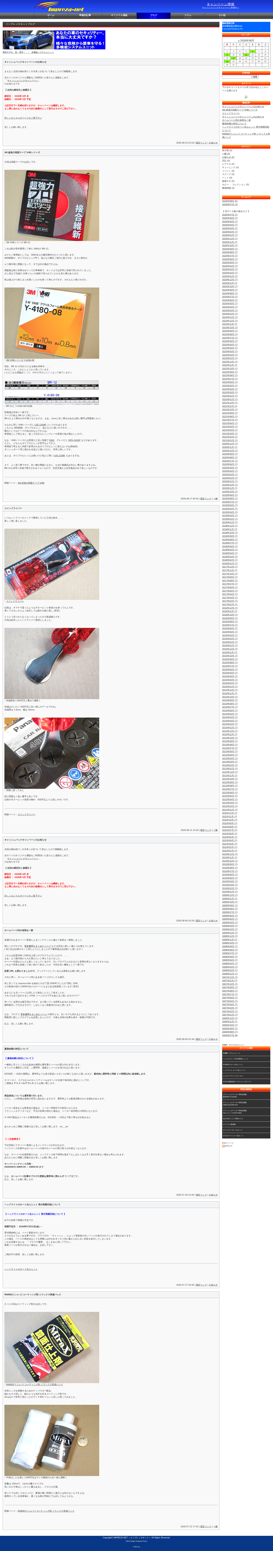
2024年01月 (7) (230, 317)
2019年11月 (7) (229, 488)
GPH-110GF (74, 440)
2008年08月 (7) (230, 950)
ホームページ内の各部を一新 (236, 120)
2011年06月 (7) (229, 833)
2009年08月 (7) (230, 908)
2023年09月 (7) (230, 331)
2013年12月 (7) (230, 731)
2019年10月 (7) (230, 491)
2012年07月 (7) (230, 789)
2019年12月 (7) (230, 485)
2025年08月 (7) (230, 252)
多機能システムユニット (231, 1053)
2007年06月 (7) (230, 997)
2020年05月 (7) (230, 467)
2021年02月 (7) (230, 437)
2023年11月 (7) (229, 324)
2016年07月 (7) (230, 625)
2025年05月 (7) (230, 262)
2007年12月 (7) (230, 977)
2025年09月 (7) (230, 249)
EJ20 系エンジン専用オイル (233, 1118)
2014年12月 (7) (230, 690)
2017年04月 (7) (230, 594)
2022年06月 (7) (230, 382)
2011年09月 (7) (229, 823)
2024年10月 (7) (230, 286)
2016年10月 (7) (230, 614)
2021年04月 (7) (230, 430)
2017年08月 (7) (230, 580)
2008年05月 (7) (230, 960)
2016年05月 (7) (230, 632)
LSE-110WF (40, 424)
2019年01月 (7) (230, 522)
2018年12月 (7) (230, 526)
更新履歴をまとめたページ (37, 946)
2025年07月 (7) (230, 255)
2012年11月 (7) (229, 775)
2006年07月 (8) (230, 1035)
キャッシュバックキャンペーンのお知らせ (243, 106)
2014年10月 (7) (230, 697)
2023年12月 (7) (230, 320)
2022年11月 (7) (229, 365)
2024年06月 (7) (230, 300)
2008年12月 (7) (230, 936)
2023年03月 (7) (230, 351)
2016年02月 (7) (230, 642)
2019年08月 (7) (230, 498)
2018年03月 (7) (230, 556)
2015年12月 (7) (230, 649)
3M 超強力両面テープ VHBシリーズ (240, 110)
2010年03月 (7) (230, 885)
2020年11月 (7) (229, 447)
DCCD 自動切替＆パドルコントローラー (237, 1081)
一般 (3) (226, 153)
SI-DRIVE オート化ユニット (233, 1064)
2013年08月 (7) (230, 744)
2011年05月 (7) (229, 837)
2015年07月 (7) (230, 666)
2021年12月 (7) (230, 402)
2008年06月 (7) (230, 956)
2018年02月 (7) (230, 560)
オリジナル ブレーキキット (232, 1130)
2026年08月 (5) (230, 201)
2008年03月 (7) (230, 967)
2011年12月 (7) (229, 813)
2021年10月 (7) (230, 409)
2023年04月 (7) (230, 348)
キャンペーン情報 (220, 5)
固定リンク (201, 142)
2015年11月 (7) (229, 652)
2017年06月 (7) (230, 587)
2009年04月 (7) (230, 922)
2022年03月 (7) (230, 392)
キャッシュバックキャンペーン (22, 80)
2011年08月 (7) (229, 827)
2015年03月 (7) (230, 680)
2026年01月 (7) (230, 235)
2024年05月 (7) (230, 303)
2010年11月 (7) (229, 857)
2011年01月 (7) (229, 850)
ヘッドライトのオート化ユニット (21, 1269)
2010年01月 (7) (230, 891)
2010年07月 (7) (230, 871)
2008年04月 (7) (230, 963)
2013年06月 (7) (230, 751)
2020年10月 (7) (230, 450)
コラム (188, 16)
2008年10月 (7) (230, 943)
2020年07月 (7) (230, 461)
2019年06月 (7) (230, 505)
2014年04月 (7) (230, 717)
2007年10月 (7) (230, 984)
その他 (222, 16)
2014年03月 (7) (230, 720)
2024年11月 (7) (229, 283)
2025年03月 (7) (230, 269)
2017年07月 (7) (230, 584)
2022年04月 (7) (230, 389)
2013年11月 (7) (229, 734)
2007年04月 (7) (230, 1004)
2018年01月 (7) (230, 563)
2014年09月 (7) (230, 700)
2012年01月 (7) (230, 809)
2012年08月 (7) (230, 785)
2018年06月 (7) (230, 546)
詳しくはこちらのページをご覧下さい (23, 118)
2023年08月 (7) (230, 334)
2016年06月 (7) (230, 628)
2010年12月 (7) (230, 854)
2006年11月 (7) (229, 1021)
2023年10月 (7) (230, 327)
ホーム (51, 16)
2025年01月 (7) (230, 276)
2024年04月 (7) (230, 307)
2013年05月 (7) (230, 755)
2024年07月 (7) (230, 296)
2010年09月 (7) (230, 864)
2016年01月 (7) (230, 645)
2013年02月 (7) (230, 765)
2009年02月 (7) (230, 929)
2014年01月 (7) (230, 727)
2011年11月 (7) (229, 816)
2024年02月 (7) (230, 314)
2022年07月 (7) (230, 379)
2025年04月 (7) (230, 266)
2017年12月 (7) (230, 567)
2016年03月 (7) (230, 638)
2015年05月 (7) (230, 673)
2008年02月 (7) (230, 970)
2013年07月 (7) (230, 748)
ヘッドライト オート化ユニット (234, 1070)
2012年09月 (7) (230, 782)
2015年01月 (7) (230, 686)
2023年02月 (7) (230, 355)
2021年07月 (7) (230, 420)
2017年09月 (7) (230, 577)
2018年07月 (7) (230, 543)
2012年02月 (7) (230, 806)
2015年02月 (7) (230, 683)
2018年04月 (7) (230, 553)
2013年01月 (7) (230, 768)
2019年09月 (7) (230, 495)
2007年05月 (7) (230, 1001)
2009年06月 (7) (230, 915)
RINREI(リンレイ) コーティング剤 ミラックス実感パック (34, 1384)
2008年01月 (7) (230, 974)
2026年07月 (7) (230, 214)
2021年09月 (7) (230, 413)
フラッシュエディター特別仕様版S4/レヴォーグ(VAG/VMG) (235, 1112)
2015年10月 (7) (230, 655)
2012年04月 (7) (230, 799)
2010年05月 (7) (230, 878)
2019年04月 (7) (230, 512)
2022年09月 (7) (230, 372)
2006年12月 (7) (230, 1018)
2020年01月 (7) (230, 481)
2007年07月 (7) (230, 994)
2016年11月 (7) (229, 611)
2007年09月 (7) (230, 987)
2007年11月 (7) (229, 980)
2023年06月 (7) (230, 341)
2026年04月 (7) (230, 225)
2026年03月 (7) (230, 228)
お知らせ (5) (228, 157)
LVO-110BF (59, 455)
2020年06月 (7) (230, 464)
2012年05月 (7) (230, 796)
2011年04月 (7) (229, 840)
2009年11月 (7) (229, 898)
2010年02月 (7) (230, 888)
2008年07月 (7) (230, 953)
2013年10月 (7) (230, 738)
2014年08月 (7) (230, 703)
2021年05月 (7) (230, 426)
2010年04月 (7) (230, 881)
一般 (215, 498)
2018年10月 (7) (230, 532)
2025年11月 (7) (229, 242)
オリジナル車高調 (229, 1124)
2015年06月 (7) (230, 669)
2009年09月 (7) (230, 905)
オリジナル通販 (119, 16)
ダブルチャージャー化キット (233, 1136)
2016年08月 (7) (230, 621)
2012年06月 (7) (230, 792)
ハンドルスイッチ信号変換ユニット (235, 1059)
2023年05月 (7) (230, 344)
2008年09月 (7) (230, 946)
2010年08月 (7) (230, 867)
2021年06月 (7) (230, 423)
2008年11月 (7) (229, 939)
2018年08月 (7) (230, 539)
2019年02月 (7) (230, 519)
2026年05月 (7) (230, 221)
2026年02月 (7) (230, 232)
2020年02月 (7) (230, 478)
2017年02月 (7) (230, 601)
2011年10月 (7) (229, 820)
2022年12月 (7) (230, 361)
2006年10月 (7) (230, 1025)
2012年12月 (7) (230, 772)
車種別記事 (85, 16)
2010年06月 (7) (230, 874)
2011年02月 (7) (229, 847)
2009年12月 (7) (230, 895)
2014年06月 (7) (230, 710)
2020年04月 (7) (230, 471)
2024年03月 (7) (230, 310)
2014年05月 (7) (230, 714)
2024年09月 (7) (230, 290)
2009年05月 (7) (230, 919)
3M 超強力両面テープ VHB (31, 483)
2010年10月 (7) (230, 861)
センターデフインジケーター (233, 1076)
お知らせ (213, 142)
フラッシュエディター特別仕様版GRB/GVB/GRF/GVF (235, 1104)
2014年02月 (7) (230, 724)
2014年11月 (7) (229, 693)
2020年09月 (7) (230, 454)
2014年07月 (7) (230, 707)
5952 (51, 440)
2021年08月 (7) (230, 416)
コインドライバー (15, 601)
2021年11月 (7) (229, 406)
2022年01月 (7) (230, 399)
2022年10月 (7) (230, 368)
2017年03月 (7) (230, 597)
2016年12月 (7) (230, 608)
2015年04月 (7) (230, 676)
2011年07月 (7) (229, 830)
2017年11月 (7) (229, 570)
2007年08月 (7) (230, 991)
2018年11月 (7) (229, 529)
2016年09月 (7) (230, 618)
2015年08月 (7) (230, 662)
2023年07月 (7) (230, 338)
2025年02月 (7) (230, 273)
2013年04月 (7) (230, 758)
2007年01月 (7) (230, 1014)
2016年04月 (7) (230, 635)
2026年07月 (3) (230, 204)
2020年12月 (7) (230, 443)
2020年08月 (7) (230, 457)
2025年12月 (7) (230, 238)
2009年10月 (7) (230, 902)
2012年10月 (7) (230, 779)
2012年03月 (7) (230, 802)
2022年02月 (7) (230, 396)
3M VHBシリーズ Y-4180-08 (20, 360)
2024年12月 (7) (230, 279)
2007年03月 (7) (230, 1008)
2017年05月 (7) (230, 591)
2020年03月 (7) (230, 474)
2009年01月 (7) (230, 933)
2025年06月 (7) (230, 259)
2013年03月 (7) (230, 761)
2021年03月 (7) (230, 433)
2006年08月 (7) (230, 1032)
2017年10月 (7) (230, 573)
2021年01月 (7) (230, 440)
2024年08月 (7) (230, 293)
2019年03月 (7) (230, 515)
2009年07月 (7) (230, 912)
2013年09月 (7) (230, 741)
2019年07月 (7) (230, 502)
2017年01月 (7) (230, 604)
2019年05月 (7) (230, 508)
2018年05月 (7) (230, 549)
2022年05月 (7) (230, 385)
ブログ (153, 16)
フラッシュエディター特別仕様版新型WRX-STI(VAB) (235, 1096)
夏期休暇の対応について (234, 123)
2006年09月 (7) (230, 1028)
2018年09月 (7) (230, 536)
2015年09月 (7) (230, 659)
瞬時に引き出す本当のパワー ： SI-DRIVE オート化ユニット (32, 52)
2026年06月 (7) (230, 218)
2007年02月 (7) (230, 1011)
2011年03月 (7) (229, 844)
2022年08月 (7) (230, 375)
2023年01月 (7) (230, 358)
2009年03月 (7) (230, 926)
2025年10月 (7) (230, 245)
